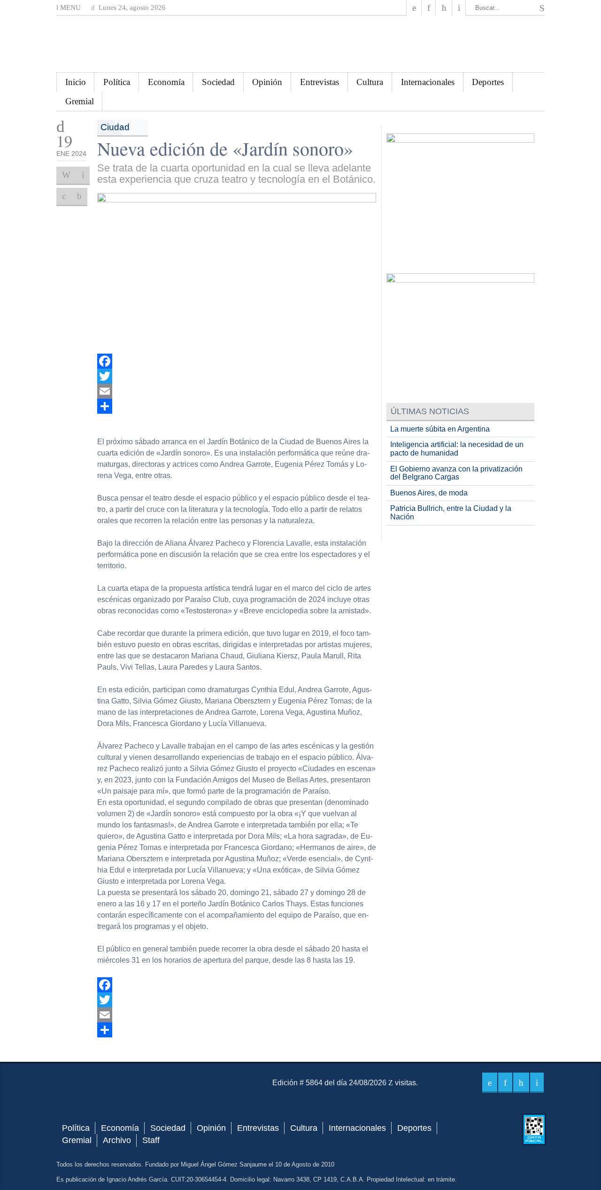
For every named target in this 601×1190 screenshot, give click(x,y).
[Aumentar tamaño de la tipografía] (63, 196)
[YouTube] (444, 7)
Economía (166, 82)
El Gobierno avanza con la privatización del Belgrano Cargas (456, 473)
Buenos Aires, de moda (429, 493)
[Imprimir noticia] (66, 175)
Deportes (488, 82)
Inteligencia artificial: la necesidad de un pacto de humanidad (457, 448)
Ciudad (115, 127)
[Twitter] (237, 376)
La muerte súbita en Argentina (440, 429)
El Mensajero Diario (300, 44)
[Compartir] (237, 406)
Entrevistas (319, 82)
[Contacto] (459, 7)
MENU (69, 7)
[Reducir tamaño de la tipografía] (79, 196)
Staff (151, 1140)
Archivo (117, 1140)
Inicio (75, 82)
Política (116, 82)
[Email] (237, 391)
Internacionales (428, 82)
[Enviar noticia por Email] (83, 175)
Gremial (79, 101)
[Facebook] (414, 7)
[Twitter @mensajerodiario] (429, 7)
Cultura (369, 82)
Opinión (267, 82)
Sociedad (218, 82)
